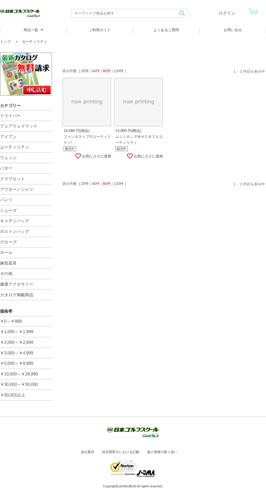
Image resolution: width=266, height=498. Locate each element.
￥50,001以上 (12, 395)
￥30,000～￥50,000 (19, 384)
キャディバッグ (14, 221)
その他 (6, 273)
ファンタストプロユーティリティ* (87, 139)
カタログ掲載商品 (16, 295)
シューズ (8, 210)
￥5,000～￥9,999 (16, 363)
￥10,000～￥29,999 (19, 374)
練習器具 (8, 263)
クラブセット (12, 179)
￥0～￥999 (11, 321)
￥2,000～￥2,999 (16, 342)
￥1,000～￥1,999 (16, 331)
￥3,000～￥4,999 (16, 353)
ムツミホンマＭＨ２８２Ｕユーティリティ (139, 139)
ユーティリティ (14, 147)
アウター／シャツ (16, 189)
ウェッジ (8, 158)
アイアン (8, 136)
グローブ (8, 242)
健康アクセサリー (16, 284)
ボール (6, 252)
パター (6, 168)
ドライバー (10, 115)
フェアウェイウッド (18, 126)
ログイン (227, 13)
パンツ (6, 200)
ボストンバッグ (14, 231)
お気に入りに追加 (96, 156)
